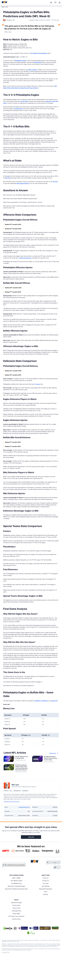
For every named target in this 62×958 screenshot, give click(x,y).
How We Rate (45, 886)
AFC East (55, 181)
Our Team (45, 883)
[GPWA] (55, 928)
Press (45, 891)
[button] (59, 2)
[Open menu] (59, 2)
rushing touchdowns (25, 258)
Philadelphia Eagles (20, 60)
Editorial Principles (16, 902)
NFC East (8, 178)
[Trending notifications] (51, 2)
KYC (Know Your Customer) (16, 916)
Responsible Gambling (45, 889)
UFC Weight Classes (16, 880)
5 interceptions (18, 108)
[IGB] (23, 928)
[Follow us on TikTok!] (58, 867)
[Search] (55, 2)
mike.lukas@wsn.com (24, 807)
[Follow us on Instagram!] (58, 862)
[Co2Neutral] (31, 932)
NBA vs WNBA (16, 878)
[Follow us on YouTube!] (55, 862)
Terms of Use (16, 908)
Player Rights (16, 913)
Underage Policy (16, 911)
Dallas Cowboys (32, 69)
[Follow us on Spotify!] (55, 867)
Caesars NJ (54, 700)
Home (3, 7)
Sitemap (45, 894)
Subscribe (31, 837)
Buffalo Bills (37, 62)
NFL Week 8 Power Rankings (39, 53)
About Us (45, 878)
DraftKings (44, 700)
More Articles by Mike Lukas (11, 801)
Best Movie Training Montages (16, 886)
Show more (52, 753)
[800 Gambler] (45, 928)
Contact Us (45, 880)
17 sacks (37, 384)
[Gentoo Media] (33, 928)
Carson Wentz (24, 101)
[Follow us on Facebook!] (47, 862)
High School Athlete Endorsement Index (16, 889)
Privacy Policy (16, 905)
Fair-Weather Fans (16, 883)
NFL (7, 7)
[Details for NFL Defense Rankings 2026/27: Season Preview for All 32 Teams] (37, 759)
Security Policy (16, 919)
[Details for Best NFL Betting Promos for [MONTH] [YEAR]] (9, 759)
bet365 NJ (38, 700)
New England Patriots (23, 183)
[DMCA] (7, 928)
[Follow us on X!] (51, 862)
